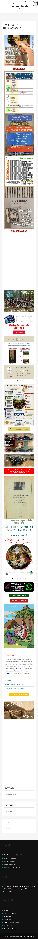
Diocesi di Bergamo (10, 913)
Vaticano (6, 910)
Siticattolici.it (8, 926)
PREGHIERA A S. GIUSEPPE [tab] (14, 689)
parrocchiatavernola (10, 864)
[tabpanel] (19, 667)
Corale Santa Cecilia (10, 929)
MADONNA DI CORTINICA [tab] (14, 684)
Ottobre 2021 (10, 811)
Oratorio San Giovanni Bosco (12, 867)
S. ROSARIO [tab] (9, 680)
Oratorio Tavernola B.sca (11, 923)
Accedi (8, 828)
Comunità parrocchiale (19, 4)
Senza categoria (11, 794)
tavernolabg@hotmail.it (11, 861)
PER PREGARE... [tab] (10, 655)
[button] (6, 357)
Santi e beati (7, 916)
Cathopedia (7, 920)
